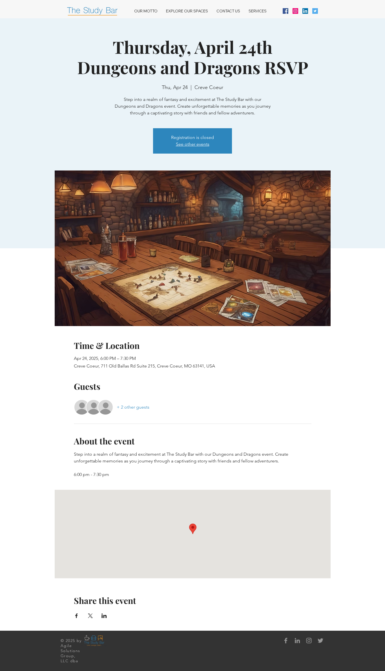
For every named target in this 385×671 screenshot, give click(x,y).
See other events (192, 144)
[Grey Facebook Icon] (285, 640)
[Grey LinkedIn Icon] (297, 640)
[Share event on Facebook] (76, 616)
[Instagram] (295, 11)
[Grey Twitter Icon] (320, 640)
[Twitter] (315, 11)
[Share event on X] (90, 616)
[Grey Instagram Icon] (309, 640)
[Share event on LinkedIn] (104, 616)
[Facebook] (285, 11)
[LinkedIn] (305, 11)
